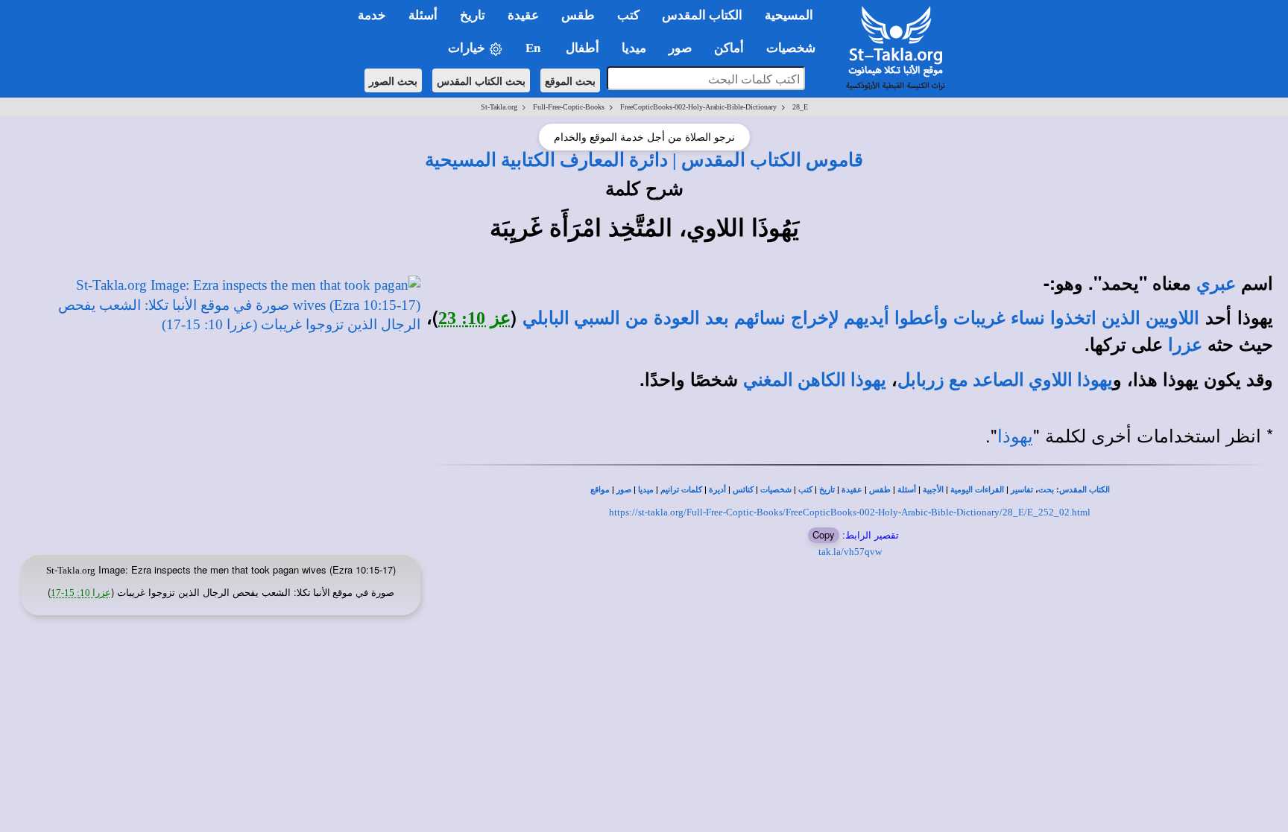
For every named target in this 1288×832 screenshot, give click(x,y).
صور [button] (680, 48)
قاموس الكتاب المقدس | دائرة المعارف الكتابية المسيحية (644, 159)
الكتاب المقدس (1084, 490)
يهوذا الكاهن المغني (814, 380)
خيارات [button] (468, 48)
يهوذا (1015, 436)
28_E (800, 107)
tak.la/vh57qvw (850, 551)
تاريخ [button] (472, 15)
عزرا (1185, 345)
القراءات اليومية (977, 490)
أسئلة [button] (423, 15)
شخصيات (776, 490)
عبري (1216, 283)
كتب (805, 490)
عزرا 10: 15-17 (81, 592)
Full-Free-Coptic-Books (568, 107)
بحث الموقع (570, 80)
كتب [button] (628, 15)
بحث (1046, 490)
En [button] (534, 48)
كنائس (743, 490)
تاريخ (827, 490)
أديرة (717, 490)
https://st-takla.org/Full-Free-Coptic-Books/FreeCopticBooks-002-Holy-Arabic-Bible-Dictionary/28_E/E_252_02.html (849, 512)
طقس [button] (578, 15)
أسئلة (906, 490)
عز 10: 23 (474, 318)
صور (623, 490)
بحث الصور (393, 80)
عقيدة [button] (523, 15)
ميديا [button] (634, 48)
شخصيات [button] (795, 48)
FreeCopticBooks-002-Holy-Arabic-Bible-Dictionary (698, 107)
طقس (880, 490)
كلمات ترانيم (681, 490)
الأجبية (933, 490)
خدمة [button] (372, 15)
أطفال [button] (582, 48)
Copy (823, 534)
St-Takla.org (499, 107)
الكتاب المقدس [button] (702, 15)
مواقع (600, 490)
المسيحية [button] (789, 15)
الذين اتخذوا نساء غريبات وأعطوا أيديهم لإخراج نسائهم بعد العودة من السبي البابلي (831, 318)
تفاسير (1022, 490)
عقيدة (852, 490)
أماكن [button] (729, 48)
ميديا (646, 490)
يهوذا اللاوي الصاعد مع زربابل (1005, 380)
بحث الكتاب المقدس (481, 80)
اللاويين (1172, 318)
